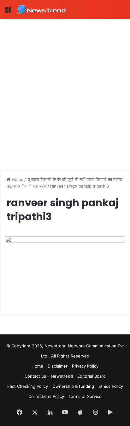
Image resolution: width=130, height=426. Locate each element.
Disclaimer (58, 366)
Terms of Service (85, 396)
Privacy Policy (85, 366)
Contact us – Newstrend (49, 376)
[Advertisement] (65, 87)
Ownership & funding (73, 386)
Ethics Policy (110, 386)
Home (16, 179)
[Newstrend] (41, 9)
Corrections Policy (46, 396)
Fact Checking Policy (27, 386)
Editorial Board (91, 376)
